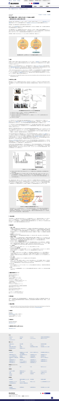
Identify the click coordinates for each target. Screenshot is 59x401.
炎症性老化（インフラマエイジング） (32, 22)
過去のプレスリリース (43, 366)
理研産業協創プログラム (44, 354)
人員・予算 (31, 345)
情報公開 (21, 346)
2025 (20, 366)
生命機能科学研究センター (44, 359)
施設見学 (21, 373)
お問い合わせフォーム (12, 328)
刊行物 (10, 372)
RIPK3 (17, 140)
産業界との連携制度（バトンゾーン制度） (24, 380)
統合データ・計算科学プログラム (34, 352)
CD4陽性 (16, 121)
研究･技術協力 (32, 379)
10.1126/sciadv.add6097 (38, 307)
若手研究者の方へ (22, 387)
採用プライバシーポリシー (44, 338)
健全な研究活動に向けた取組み (34, 346)
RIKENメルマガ (37, 3)
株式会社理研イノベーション (12, 381)
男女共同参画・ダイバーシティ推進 (45, 346)
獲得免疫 (37, 61)
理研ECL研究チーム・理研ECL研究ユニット (13, 358)
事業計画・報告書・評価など (12, 346)
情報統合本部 (21, 359)
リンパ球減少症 (20, 72)
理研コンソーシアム (32, 381)
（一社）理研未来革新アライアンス (45, 381)
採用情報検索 (11, 387)
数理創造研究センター (22, 357)
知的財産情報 (11, 379)
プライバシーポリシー (33, 338)
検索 (48, 3)
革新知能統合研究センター (12, 359)
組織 (9, 345)
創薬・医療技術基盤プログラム (23, 354)
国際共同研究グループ (46, 21)
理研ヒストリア (43, 373)
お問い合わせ (14, 0)
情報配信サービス (22, 372)
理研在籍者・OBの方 (38, 0)
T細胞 (10, 22)
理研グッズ (10, 373)
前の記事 (40, 14)
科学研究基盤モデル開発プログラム (45, 352)
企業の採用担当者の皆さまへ (12, 388)
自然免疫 (16, 26)
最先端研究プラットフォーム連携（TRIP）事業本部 (24, 353)
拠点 (20, 345)
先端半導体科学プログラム (33, 354)
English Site (18, 0)
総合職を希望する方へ (33, 387)
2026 (10, 366)
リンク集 (10, 338)
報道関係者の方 (31, 0)
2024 (31, 366)
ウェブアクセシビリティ (12, 339)
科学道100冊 (31, 373)
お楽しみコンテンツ (32, 372)
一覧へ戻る (44, 14)
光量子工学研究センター (12, 362)
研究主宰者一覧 (11, 352)
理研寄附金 (25, 0)
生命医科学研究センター (33, 359)
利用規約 (21, 338)
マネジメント (42, 345)
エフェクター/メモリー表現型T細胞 (26, 121)
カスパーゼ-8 (13, 140)
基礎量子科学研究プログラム (12, 354)
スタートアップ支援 (22, 381)
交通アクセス (10, 0)
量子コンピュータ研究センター (44, 357)
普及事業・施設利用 (43, 379)
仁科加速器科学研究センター (23, 362)
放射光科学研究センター (33, 362)
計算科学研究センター (33, 357)
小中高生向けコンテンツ (46, 0)
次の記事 (49, 14)
